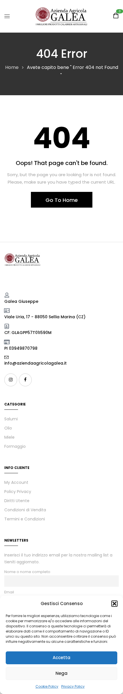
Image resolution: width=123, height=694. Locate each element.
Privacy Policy (73, 686)
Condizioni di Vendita (25, 510)
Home (12, 67)
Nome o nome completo (27, 571)
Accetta (61, 658)
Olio (8, 428)
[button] (114, 603)
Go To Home (61, 200)
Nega (61, 673)
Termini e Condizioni (24, 519)
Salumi (11, 419)
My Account (16, 482)
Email (9, 592)
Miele (9, 437)
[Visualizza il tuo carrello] (116, 16)
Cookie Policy (46, 686)
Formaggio (15, 446)
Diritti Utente (16, 501)
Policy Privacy (17, 491)
